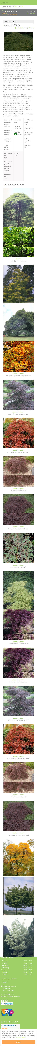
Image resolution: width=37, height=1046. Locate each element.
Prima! (18, 1042)
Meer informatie (21, 1037)
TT (6, 1001)
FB (2, 1001)
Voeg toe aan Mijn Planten (25, 28)
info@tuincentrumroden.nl (11, 996)
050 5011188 (31, 14)
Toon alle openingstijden (9, 979)
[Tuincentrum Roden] (9, 12)
